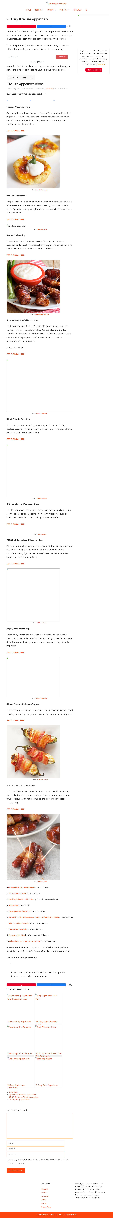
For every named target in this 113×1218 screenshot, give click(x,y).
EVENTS (50, 10)
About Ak (44, 1189)
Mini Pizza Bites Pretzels (18, 923)
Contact (44, 1193)
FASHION (63, 10)
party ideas (31, 1094)
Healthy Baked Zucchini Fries (21, 899)
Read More (101, 64)
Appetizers (13, 1094)
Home (43, 1203)
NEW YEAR (13, 1092)
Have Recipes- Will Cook (42, 314)
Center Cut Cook (42, 881)
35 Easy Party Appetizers (19, 1099)
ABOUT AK (77, 10)
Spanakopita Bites (17, 935)
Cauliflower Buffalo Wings (20, 911)
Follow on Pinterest (94, 70)
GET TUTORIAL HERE (15, 130)
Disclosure (45, 1196)
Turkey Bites (14, 905)
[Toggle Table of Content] (31, 77)
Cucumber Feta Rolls (18, 929)
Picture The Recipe (41, 413)
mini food (22, 1094)
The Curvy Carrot (42, 229)
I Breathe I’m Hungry (42, 780)
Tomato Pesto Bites (17, 893)
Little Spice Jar (42, 534)
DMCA (43, 1200)
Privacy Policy (46, 1207)
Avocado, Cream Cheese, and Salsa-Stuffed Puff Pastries (34, 917)
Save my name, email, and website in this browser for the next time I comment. (39, 1161)
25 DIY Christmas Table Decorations (23, 1097)
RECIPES (38, 10)
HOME (28, 10)
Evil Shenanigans (42, 498)
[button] (86, 10)
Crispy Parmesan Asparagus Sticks (24, 941)
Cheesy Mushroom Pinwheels (21, 887)
